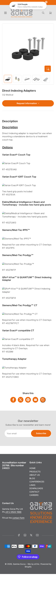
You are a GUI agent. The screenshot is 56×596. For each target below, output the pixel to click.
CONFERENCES (36, 481)
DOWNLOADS (36, 488)
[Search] (43, 13)
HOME (32, 468)
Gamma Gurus (19, 564)
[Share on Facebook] (13, 400)
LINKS (32, 485)
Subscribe (41, 433)
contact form (18, 518)
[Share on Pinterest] (28, 400)
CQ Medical (7, 94)
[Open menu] (5, 13)
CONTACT (34, 492)
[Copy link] (43, 400)
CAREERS (33, 495)
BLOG (32, 478)
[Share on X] (21, 400)
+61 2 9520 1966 (13, 512)
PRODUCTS (34, 471)
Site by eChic (33, 564)
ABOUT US (34, 475)
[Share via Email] (35, 400)
